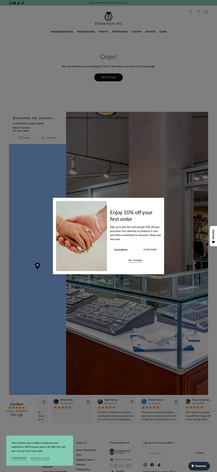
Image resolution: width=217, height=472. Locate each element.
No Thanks (135, 260)
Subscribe (150, 249)
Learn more (19, 458)
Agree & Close (40, 458)
